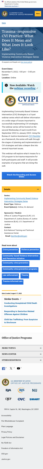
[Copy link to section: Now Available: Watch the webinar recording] (37, 88)
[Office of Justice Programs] (5, 14)
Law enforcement (10, 275)
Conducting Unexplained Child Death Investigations (20, 304)
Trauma (24, 275)
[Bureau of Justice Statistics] (21, 393)
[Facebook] (4, 369)
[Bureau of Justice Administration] (8, 392)
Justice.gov (5, 459)
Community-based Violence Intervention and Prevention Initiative (21, 257)
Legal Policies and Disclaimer (12, 437)
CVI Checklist (34, 136)
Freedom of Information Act (12, 448)
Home (4, 23)
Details (7, 189)
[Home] (21, 14)
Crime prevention (10, 249)
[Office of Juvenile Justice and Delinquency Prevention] (8, 401)
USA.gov (4, 454)
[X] (12, 369)
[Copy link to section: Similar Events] (20, 299)
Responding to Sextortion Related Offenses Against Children (19, 312)
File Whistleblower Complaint (12, 421)
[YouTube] (19, 369)
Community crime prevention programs (20, 269)
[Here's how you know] (21, 4)
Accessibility (6, 416)
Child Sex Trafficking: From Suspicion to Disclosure (21, 321)
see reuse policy (26, 62)
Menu (38, 13)
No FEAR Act (6, 443)
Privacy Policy (6, 432)
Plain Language (7, 426)
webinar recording (25, 88)
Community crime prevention (15, 263)
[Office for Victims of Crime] (21, 400)
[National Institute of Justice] (34, 392)
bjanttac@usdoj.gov (19, 236)
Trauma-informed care (12, 281)
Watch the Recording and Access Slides (21, 176)
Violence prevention (30, 249)
